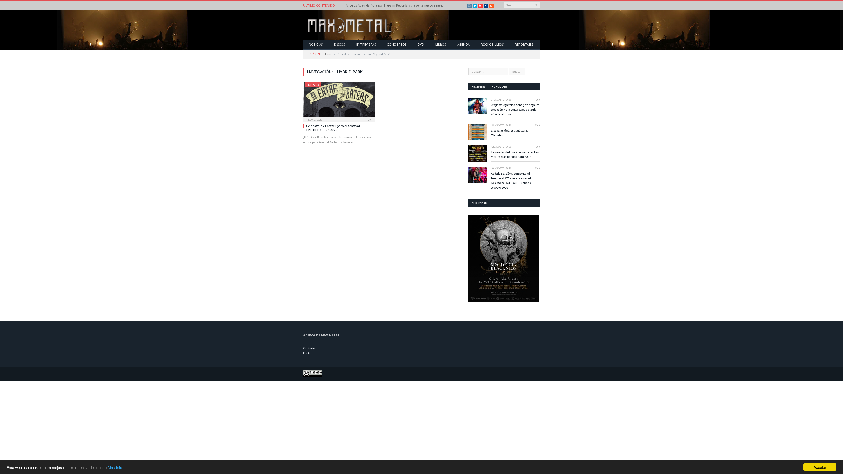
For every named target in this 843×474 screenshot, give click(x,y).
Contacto (309, 348)
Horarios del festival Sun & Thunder (371, 5)
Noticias (316, 44)
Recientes (479, 86)
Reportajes (524, 44)
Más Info (115, 467)
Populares (500, 86)
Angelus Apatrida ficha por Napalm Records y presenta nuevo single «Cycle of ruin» (515, 109)
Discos (339, 44)
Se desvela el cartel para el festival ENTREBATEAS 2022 (333, 128)
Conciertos (397, 44)
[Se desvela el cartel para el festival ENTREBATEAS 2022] (339, 101)
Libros (440, 44)
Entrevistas (366, 44)
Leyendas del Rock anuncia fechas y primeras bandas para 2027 (515, 154)
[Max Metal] (350, 25)
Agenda (463, 44)
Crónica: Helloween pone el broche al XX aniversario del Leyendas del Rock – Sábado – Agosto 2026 (512, 180)
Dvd (421, 44)
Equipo (307, 353)
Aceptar (820, 467)
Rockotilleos (492, 44)
